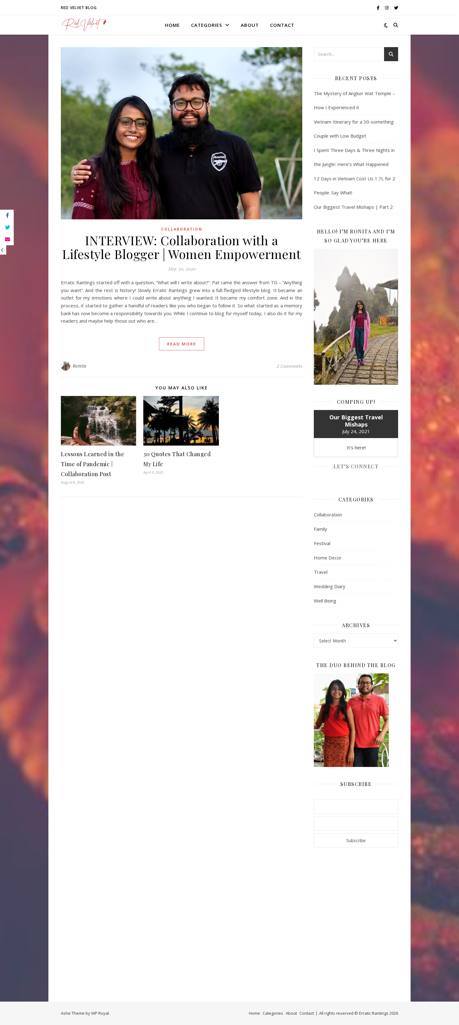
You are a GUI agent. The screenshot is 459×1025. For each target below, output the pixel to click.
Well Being (325, 601)
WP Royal (100, 1013)
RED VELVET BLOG (79, 7)
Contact (282, 25)
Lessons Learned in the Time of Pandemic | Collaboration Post (92, 464)
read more (181, 344)
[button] (98, 421)
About (250, 25)
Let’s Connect (356, 466)
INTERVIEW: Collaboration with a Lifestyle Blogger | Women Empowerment (181, 247)
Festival (322, 543)
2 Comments (289, 366)
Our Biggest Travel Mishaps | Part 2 (353, 207)
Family (320, 529)
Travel (321, 572)
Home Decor (328, 557)
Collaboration (181, 229)
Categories (206, 25)
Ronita (79, 366)
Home (172, 25)
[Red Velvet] (84, 24)
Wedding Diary (329, 586)
